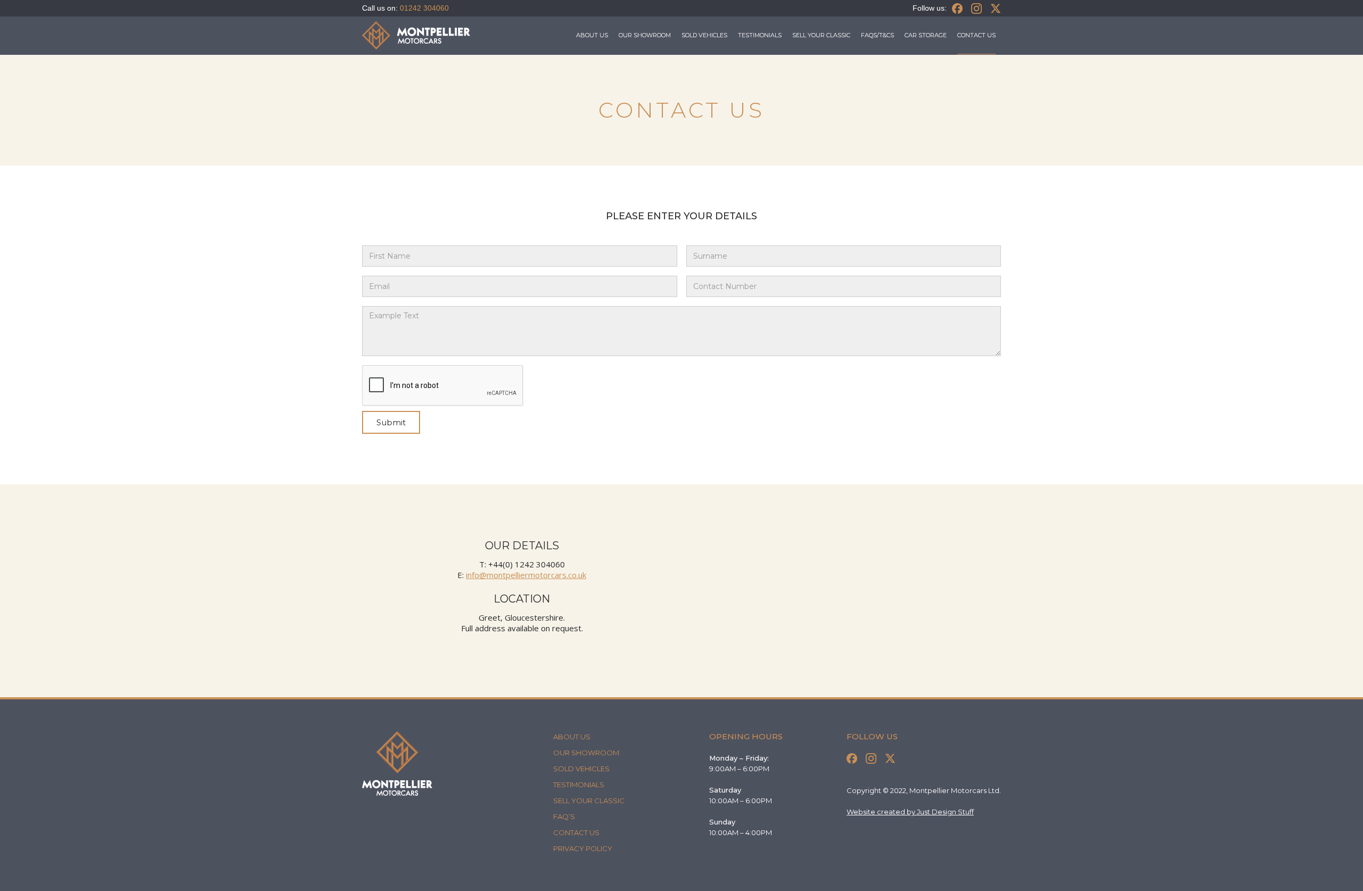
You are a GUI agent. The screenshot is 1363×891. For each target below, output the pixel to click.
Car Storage (926, 35)
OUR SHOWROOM (645, 35)
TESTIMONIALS (760, 35)
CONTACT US (576, 832)
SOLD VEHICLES (704, 35)
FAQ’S (564, 816)
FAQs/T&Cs (877, 35)
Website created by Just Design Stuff (910, 811)
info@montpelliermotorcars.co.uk (526, 575)
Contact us (976, 35)
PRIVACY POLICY (582, 848)
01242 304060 (424, 8)
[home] (416, 35)
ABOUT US (592, 35)
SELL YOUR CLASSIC (821, 35)
